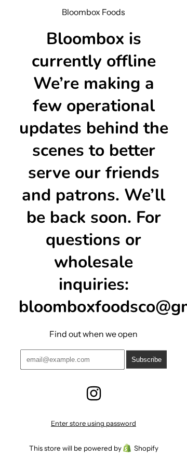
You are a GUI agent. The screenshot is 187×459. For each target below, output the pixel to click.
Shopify (146, 448)
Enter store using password (93, 423)
